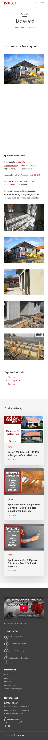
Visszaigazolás (14, 380)
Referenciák (8, 678)
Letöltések (8, 682)
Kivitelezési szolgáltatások (20, 658)
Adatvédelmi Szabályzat (13, 689)
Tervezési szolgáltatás (18, 644)
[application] (24, 608)
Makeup (11, 377)
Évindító (11, 384)
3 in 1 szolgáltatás (16, 636)
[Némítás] (34, 615)
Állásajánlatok (9, 685)
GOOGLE (36, 175)
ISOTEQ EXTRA (13, 184)
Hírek (24, 14)
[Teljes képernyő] (38, 615)
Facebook (25, 175)
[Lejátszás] (10, 615)
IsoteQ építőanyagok (17, 651)
